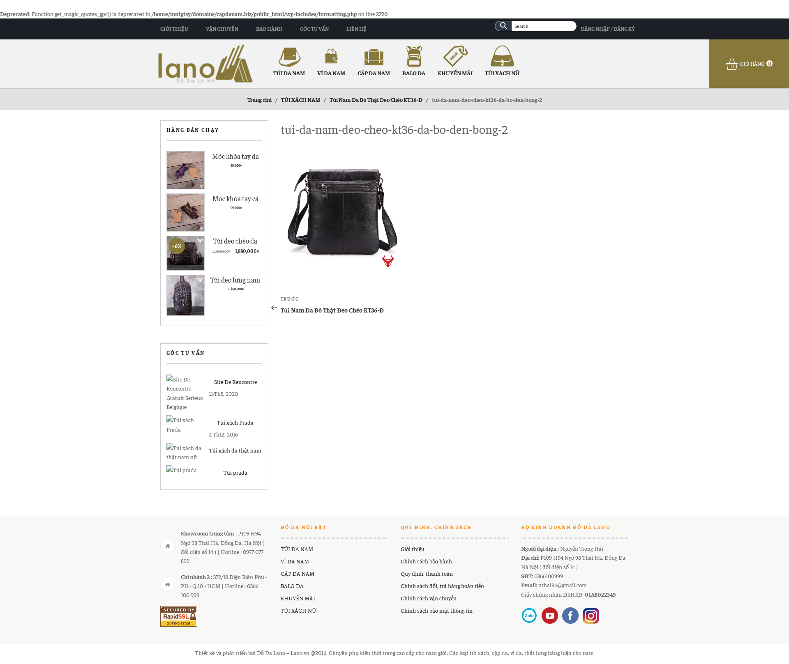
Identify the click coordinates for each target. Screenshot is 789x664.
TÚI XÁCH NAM (300, 99)
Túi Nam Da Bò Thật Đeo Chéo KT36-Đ (376, 99)
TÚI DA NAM (289, 72)
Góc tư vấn (314, 28)
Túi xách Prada (235, 422)
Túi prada (235, 472)
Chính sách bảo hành (426, 561)
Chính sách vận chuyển (429, 598)
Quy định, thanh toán (427, 573)
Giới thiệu (174, 28)
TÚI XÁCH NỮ (502, 72)
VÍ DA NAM (331, 72)
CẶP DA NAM (374, 72)
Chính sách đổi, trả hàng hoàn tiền (442, 585)
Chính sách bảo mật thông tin (437, 610)
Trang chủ (259, 99)
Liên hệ (356, 28)
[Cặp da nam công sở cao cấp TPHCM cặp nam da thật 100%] (205, 62)
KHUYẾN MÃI (455, 72)
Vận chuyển (222, 28)
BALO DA (413, 72)
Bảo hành (269, 28)
